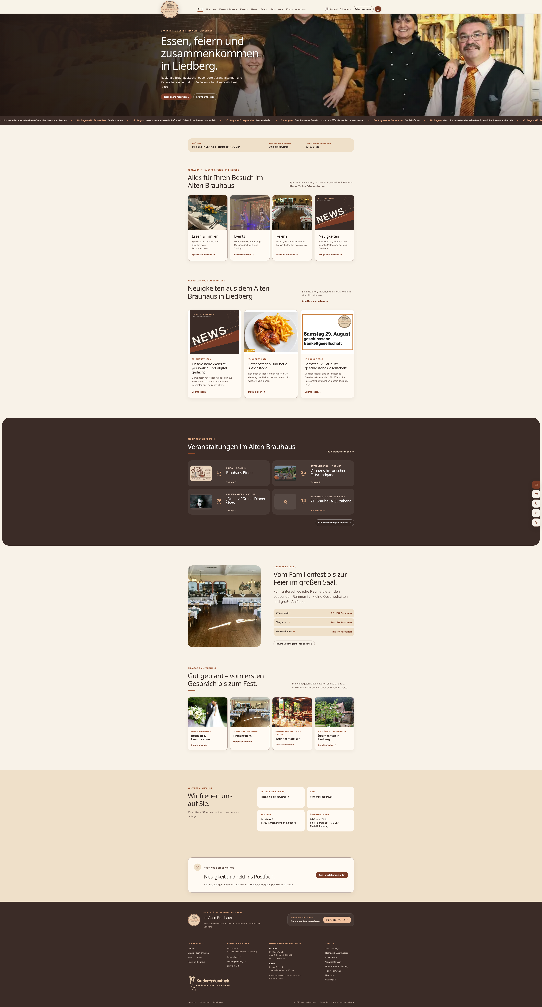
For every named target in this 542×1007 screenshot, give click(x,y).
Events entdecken (205, 97)
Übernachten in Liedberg (336, 966)
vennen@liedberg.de (321, 796)
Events (244, 9)
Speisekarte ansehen (203, 254)
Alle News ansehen (315, 301)
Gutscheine (276, 9)
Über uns (211, 9)
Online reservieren (363, 9)
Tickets (231, 482)
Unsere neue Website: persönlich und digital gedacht (209, 368)
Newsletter (330, 975)
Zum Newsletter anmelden (332, 875)
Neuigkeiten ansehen (330, 254)
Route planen (234, 957)
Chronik (191, 948)
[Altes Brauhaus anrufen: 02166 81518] (536, 503)
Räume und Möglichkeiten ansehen (294, 644)
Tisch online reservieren (176, 97)
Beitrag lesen (200, 391)
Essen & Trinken (228, 9)
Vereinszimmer (285, 631)
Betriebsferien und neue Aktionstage (267, 366)
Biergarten (283, 622)
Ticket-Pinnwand (333, 971)
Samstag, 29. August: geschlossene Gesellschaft (325, 366)
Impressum (192, 1002)
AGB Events (218, 1002)
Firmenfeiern (331, 957)
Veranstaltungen (332, 948)
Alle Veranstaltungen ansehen (334, 522)
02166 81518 (233, 966)
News (254, 9)
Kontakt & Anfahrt (296, 9)
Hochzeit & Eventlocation (336, 953)
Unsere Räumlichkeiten (198, 953)
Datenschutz (205, 1002)
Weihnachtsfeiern (333, 962)
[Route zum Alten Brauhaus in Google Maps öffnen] (536, 522)
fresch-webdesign (346, 1002)
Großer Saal (284, 612)
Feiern (264, 9)
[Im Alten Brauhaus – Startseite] (170, 9)
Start (200, 9)
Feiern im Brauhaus (287, 254)
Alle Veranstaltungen (340, 451)
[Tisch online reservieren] (536, 485)
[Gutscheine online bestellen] (536, 494)
